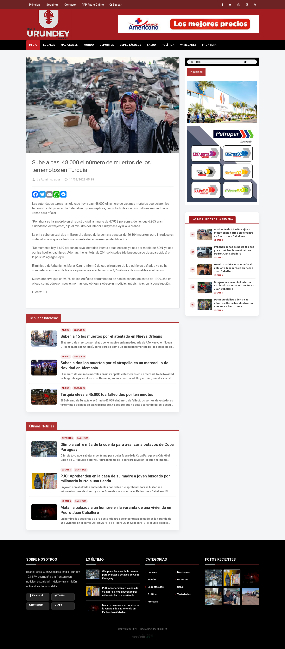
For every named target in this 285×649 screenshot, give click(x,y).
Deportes (107, 44)
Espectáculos (130, 44)
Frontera (209, 44)
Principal (35, 4)
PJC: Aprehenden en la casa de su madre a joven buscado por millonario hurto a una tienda (120, 592)
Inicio (33, 44)
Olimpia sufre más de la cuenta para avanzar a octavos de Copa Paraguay (120, 575)
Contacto (70, 4)
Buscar (117, 4)
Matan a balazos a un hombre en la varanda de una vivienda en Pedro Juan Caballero (120, 609)
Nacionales (69, 44)
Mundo (89, 44)
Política (168, 44)
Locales (49, 44)
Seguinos (52, 4)
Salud (151, 44)
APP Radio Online (93, 4)
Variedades (188, 44)
